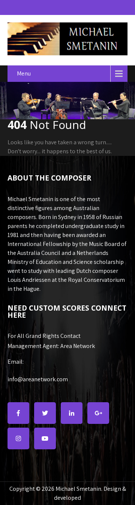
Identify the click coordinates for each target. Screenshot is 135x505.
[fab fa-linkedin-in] (71, 413)
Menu (24, 73)
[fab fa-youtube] (45, 438)
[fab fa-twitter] (45, 413)
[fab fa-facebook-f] (18, 413)
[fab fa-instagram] (18, 438)
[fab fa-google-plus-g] (98, 413)
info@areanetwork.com (38, 379)
